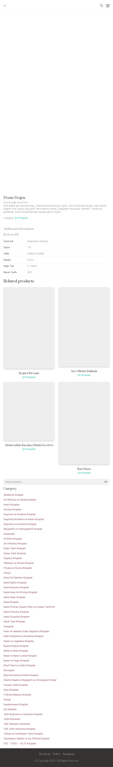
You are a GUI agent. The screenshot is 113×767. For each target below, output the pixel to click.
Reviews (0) (11, 235)
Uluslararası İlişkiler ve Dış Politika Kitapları (27, 738)
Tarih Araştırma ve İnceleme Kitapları (23, 714)
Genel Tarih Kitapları (14, 621)
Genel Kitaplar (11, 602)
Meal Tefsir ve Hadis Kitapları (19, 665)
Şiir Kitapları (21, 218)
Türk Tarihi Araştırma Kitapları (19, 729)
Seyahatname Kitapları (16, 704)
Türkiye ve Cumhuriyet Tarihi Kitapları (23, 734)
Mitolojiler (9, 670)
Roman (7, 700)
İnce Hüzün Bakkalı (84, 371)
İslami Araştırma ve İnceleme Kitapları (23, 636)
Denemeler (9, 534)
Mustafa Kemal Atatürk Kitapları (21, 675)
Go (105, 482)
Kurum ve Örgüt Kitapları (16, 660)
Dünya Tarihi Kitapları (15, 553)
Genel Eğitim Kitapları (15, 583)
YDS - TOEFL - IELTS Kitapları (20, 743)
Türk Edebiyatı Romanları (17, 724)
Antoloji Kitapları (12, 509)
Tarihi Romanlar (12, 719)
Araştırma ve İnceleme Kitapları (20, 524)
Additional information (19, 229)
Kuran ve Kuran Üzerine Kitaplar (20, 656)
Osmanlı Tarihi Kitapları (16, 685)
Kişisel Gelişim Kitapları (16, 646)
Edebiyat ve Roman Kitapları (19, 563)
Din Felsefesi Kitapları (15, 543)
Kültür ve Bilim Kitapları (16, 651)
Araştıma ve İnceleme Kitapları (20, 514)
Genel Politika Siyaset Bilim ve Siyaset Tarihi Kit (29, 607)
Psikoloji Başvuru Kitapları (17, 695)
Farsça (7, 573)
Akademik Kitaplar (13, 495)
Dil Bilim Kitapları (13, 539)
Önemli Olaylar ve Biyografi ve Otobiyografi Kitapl (30, 680)
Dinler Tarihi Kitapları (15, 548)
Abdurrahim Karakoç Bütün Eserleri (29, 445)
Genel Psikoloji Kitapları (16, 612)
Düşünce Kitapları (13, 558)
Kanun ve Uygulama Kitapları (19, 641)
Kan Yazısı (84, 469)
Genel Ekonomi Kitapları (16, 587)
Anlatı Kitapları (11, 505)
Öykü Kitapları (11, 690)
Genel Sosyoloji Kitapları (16, 617)
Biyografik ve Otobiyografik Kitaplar (23, 529)
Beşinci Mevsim (29, 373)
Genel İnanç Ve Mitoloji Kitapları (20, 592)
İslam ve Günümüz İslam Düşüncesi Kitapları (26, 631)
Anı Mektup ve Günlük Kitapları (20, 500)
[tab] (56, 229)
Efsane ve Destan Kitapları (18, 568)
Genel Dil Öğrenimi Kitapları (18, 578)
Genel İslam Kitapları (14, 597)
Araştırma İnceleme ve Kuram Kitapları (24, 519)
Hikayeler (9, 626)
